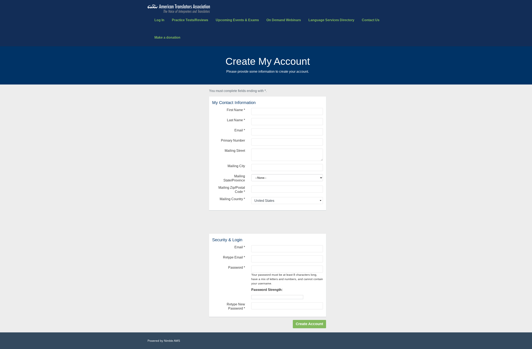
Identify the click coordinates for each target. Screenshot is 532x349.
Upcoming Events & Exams (237, 20)
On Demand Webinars (283, 20)
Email (239, 130)
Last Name (236, 120)
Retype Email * (234, 257)
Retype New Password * (236, 306)
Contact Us (370, 20)
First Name (236, 110)
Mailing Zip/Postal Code (231, 189)
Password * (236, 267)
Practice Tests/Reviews (190, 20)
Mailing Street (235, 150)
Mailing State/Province (234, 178)
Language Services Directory (331, 20)
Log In (159, 20)
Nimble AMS (172, 340)
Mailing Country (232, 199)
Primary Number (233, 140)
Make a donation (167, 37)
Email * (239, 247)
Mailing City (236, 166)
